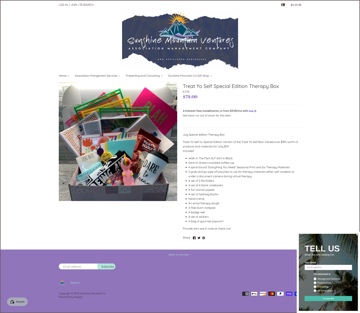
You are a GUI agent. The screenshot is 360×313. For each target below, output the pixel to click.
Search (75, 282)
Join (74, 4)
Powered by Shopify (70, 297)
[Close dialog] (357, 234)
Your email (310, 262)
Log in (63, 4)
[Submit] (81, 5)
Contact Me (328, 298)
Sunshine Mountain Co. (93, 293)
